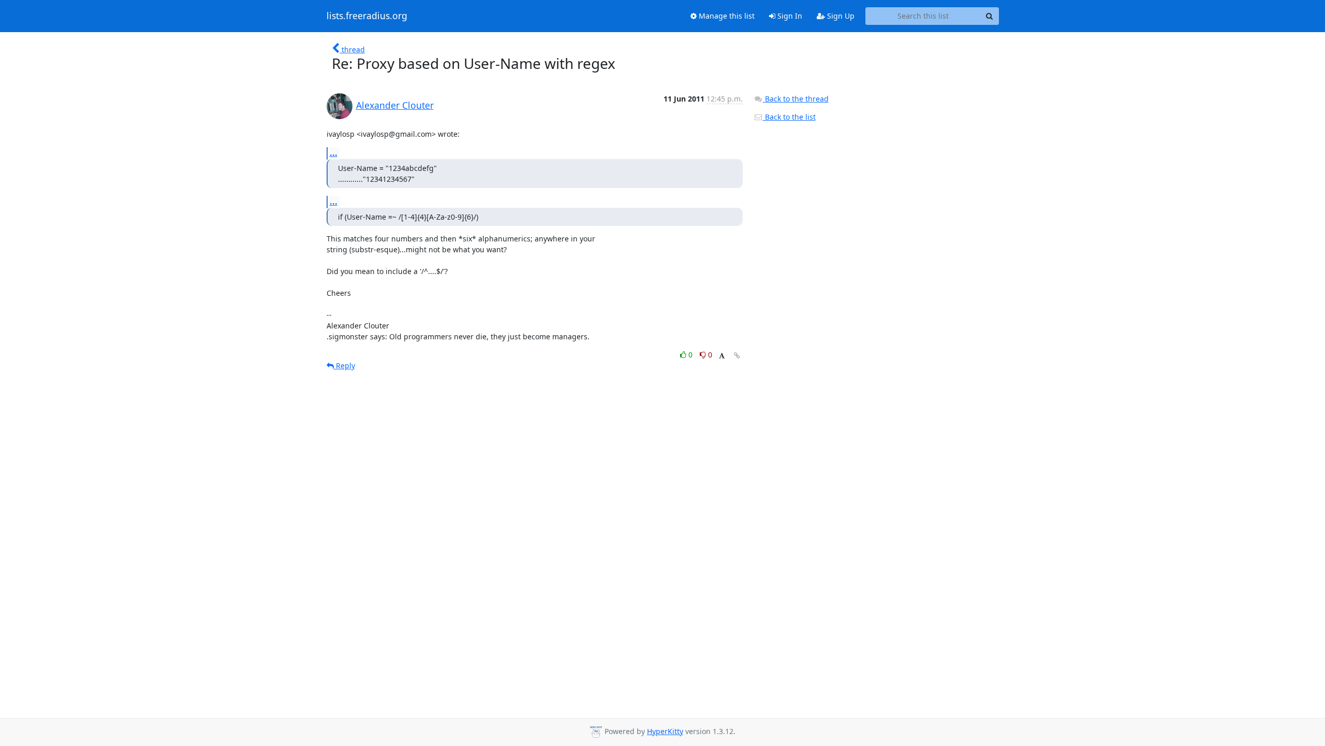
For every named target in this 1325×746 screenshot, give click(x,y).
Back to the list (789, 117)
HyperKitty (665, 731)
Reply (344, 365)
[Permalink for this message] (737, 356)
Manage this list (726, 16)
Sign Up (840, 16)
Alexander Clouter (395, 105)
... (333, 153)
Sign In (788, 16)
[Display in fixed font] (722, 356)
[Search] (989, 16)
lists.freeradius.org (367, 16)
